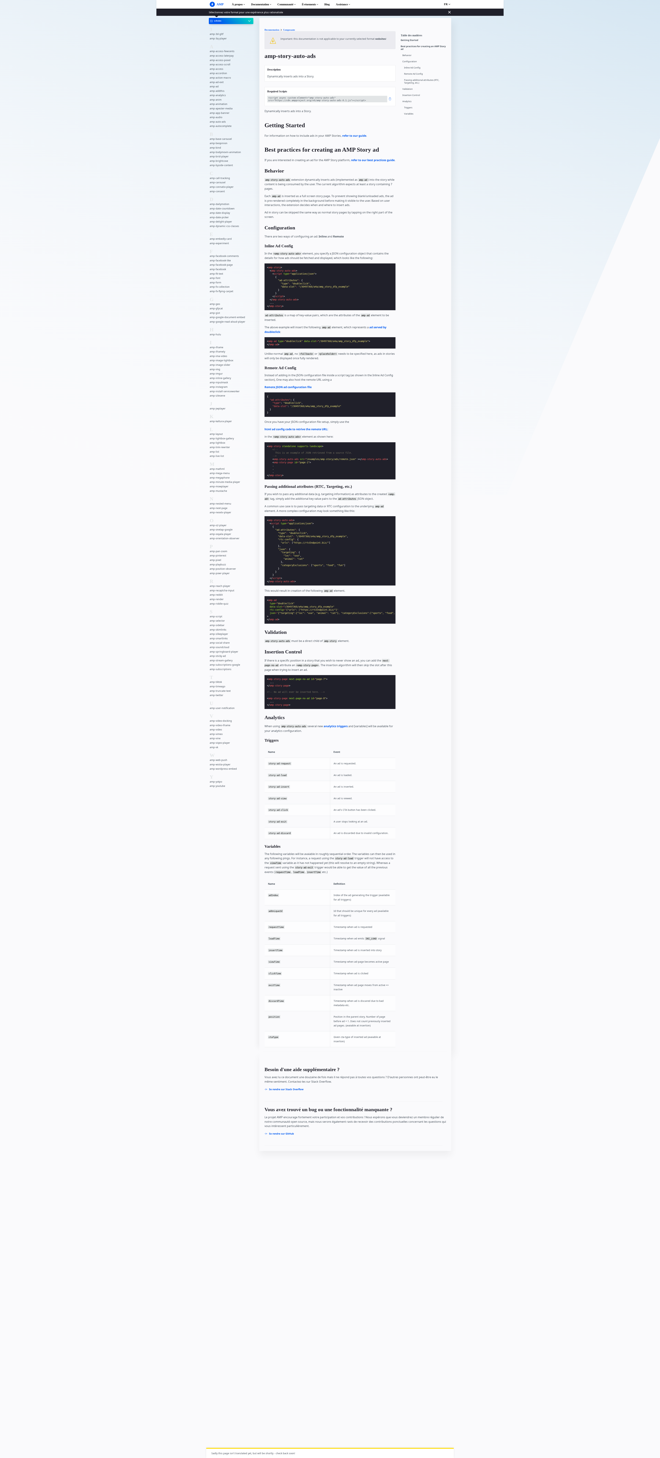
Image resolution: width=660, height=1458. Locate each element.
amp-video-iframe (220, 725)
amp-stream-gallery (221, 660)
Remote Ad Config (413, 73)
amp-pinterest (218, 555)
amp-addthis (217, 91)
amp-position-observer (223, 568)
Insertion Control (411, 95)
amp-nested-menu (220, 503)
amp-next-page (218, 508)
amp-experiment (219, 243)
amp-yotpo (216, 781)
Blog (327, 4)
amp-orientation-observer (224, 538)
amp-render (217, 599)
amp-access (216, 69)
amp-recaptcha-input (222, 590)
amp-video (216, 729)
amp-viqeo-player (220, 742)
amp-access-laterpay (222, 55)
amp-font (215, 278)
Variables (408, 113)
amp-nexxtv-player (220, 512)
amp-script (216, 616)
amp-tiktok (216, 682)
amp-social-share (220, 642)
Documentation (260, 4)
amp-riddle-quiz (219, 603)
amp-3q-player (218, 38)
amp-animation (218, 104)
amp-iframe (216, 347)
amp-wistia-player (220, 764)
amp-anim (216, 99)
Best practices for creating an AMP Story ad (423, 48)
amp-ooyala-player (220, 534)
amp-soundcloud (219, 647)
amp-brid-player (219, 156)
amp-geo (215, 304)
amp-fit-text (216, 273)
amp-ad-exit (217, 82)
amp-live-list (217, 456)
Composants (289, 30)
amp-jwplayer (218, 408)
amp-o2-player (218, 525)
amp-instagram (219, 386)
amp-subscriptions (220, 669)
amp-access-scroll (220, 64)
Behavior (406, 55)
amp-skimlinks (218, 629)
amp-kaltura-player (221, 421)
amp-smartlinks (219, 638)
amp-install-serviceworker (225, 391)
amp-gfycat (216, 308)
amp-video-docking (221, 720)
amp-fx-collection (220, 286)
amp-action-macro (220, 77)
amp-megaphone (220, 477)
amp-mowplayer (219, 486)
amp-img (215, 369)
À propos (237, 4)
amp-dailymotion (219, 204)
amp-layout (216, 434)
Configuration (409, 61)
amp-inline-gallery (220, 378)
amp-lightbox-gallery (222, 438)
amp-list (214, 451)
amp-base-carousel (221, 138)
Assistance (342, 4)
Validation (407, 89)
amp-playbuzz (218, 564)
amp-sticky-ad (218, 656)
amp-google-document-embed (227, 317)
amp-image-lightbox (221, 360)
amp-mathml (217, 468)
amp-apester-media (221, 108)
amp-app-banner (219, 113)
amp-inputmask (219, 382)
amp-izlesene (217, 395)
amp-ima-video (218, 356)
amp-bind (215, 147)
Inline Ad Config (412, 67)
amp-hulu (215, 334)
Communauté (285, 4)
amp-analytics (218, 95)
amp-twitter (216, 695)
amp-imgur (216, 373)
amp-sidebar (217, 625)
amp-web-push (218, 760)
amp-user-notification (222, 708)
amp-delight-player (221, 221)
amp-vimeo (216, 734)
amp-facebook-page (221, 265)
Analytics (406, 101)
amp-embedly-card (221, 238)
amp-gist (215, 313)
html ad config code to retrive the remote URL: (296, 429)
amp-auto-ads (218, 121)
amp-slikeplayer (219, 634)
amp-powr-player (220, 573)
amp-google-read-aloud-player (227, 321)
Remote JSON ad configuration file (288, 387)
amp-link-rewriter (220, 447)
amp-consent (217, 191)
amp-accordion (218, 73)
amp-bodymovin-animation (225, 152)
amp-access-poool (220, 60)
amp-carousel (218, 182)
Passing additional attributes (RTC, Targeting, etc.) (421, 81)
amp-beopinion (218, 143)
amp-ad (214, 86)
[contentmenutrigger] (424, 36)
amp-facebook (218, 269)
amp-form (215, 282)
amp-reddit (216, 594)
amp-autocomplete (221, 126)
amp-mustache (218, 490)
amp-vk (214, 747)
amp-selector (217, 620)
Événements (309, 4)
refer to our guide (354, 136)
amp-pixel (215, 560)
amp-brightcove (219, 160)
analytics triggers (336, 726)
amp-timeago (217, 686)
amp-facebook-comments (224, 256)
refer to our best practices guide (373, 160)
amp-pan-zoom (218, 551)
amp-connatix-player (222, 186)
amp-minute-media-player (225, 482)
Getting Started (409, 40)
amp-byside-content (221, 165)
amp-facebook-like (220, 260)
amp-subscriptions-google (225, 664)
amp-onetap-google (221, 529)
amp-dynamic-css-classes (224, 226)
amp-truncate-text (220, 690)
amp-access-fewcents (222, 51)
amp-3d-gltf (216, 34)
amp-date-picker (219, 217)
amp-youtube (217, 786)
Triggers (408, 107)
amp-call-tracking (220, 178)
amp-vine (215, 738)
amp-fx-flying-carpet (221, 291)
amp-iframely (217, 351)
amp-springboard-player (224, 651)
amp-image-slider (220, 364)
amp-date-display (220, 212)
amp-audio (216, 117)
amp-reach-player (220, 586)
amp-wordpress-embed (223, 768)
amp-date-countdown (222, 208)
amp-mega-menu (220, 473)
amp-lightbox (217, 443)
